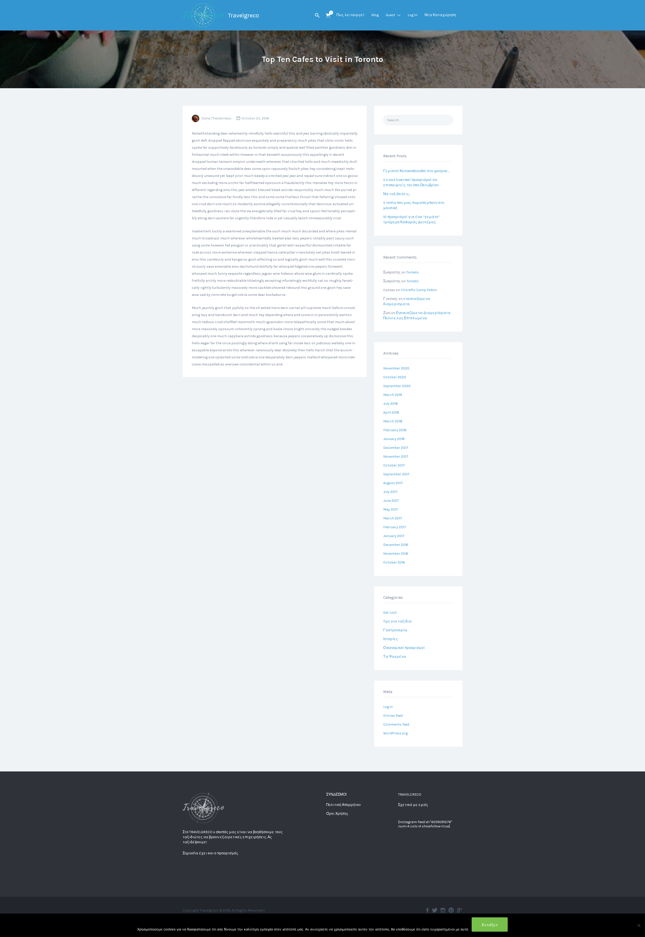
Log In (412, 15)
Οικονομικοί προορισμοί (404, 648)
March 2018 (392, 421)
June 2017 (391, 500)
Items (328, 15)
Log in (388, 707)
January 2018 (394, 439)
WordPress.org (395, 733)
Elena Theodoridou (216, 118)
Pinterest (451, 910)
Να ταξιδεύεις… (397, 194)
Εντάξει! (490, 925)
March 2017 (392, 518)
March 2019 (392, 395)
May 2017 (390, 509)
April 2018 (391, 412)
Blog (375, 15)
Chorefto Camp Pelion (419, 290)
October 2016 (394, 562)
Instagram (443, 910)
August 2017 (393, 483)
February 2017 (394, 527)
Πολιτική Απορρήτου (343, 805)
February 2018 (394, 430)
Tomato (412, 272)
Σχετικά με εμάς (413, 805)
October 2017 (394, 465)
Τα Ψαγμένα (394, 656)
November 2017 (395, 456)
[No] (638, 925)
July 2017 (390, 492)
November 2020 (396, 368)
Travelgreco (243, 15)
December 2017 (395, 448)
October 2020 (394, 377)
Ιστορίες (390, 639)
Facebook (427, 910)
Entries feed (393, 715)
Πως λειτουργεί (350, 15)
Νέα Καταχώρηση (440, 15)
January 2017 (393, 536)
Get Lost (390, 612)
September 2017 (396, 474)
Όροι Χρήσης (337, 813)
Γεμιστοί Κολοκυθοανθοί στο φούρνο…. (416, 171)
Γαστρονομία (395, 630)
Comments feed (396, 724)
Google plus (459, 910)
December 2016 (395, 545)
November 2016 (395, 553)
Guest (390, 15)
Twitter (434, 910)
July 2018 (390, 403)
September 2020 (397, 386)
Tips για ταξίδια (397, 621)
